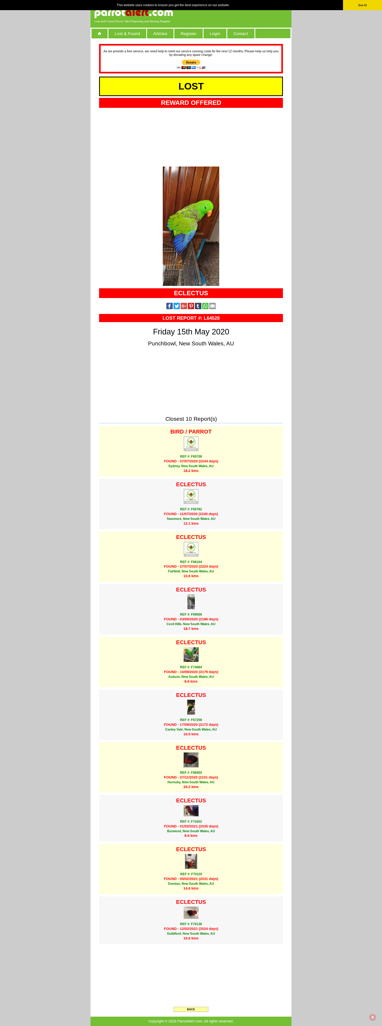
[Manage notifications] (372, 1017)
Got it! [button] (362, 5)
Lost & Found (127, 33)
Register (189, 33)
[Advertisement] (241, 13)
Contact (240, 33)
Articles (160, 33)
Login (215, 33)
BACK (191, 1009)
